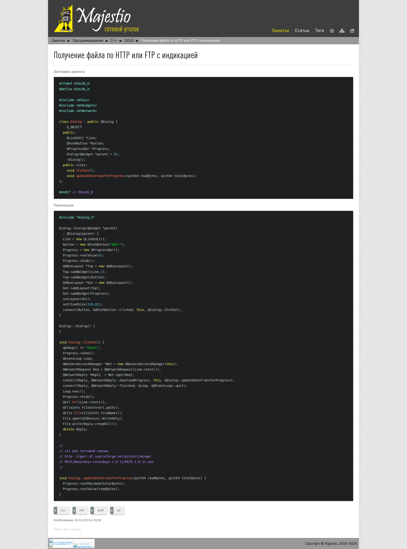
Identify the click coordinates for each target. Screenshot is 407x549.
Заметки (280, 31)
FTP (82, 511)
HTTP (101, 511)
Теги (319, 31)
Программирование (88, 40)
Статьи (302, 31)
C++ (114, 40)
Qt (118, 511)
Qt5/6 (129, 40)
